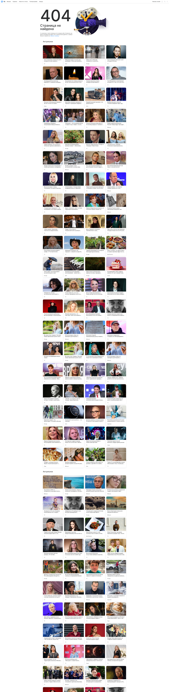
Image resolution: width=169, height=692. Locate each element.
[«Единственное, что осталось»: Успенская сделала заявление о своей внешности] (53, 140)
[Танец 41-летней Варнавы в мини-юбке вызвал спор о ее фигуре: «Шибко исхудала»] (116, 458)
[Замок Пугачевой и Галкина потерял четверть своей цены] (53, 394)
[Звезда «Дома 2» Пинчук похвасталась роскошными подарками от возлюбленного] (95, 585)
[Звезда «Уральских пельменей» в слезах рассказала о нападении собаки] (53, 161)
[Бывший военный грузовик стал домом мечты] (95, 98)
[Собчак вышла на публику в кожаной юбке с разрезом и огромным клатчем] (95, 542)
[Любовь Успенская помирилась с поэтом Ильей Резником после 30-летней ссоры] (95, 521)
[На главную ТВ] (4, 1)
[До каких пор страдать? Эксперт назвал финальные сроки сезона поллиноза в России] (53, 331)
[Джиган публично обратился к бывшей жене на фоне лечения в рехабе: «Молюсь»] (74, 521)
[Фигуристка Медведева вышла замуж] (53, 352)
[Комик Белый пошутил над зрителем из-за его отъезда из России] (53, 585)
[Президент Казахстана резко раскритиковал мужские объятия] (95, 612)
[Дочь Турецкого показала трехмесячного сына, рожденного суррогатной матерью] (95, 225)
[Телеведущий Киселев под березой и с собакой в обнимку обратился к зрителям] (53, 76)
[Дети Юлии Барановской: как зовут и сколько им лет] (116, 161)
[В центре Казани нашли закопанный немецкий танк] (116, 203)
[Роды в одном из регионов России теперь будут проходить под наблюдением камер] (116, 119)
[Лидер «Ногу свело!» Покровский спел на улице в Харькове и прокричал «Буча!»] (74, 225)
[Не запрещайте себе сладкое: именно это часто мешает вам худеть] (116, 267)
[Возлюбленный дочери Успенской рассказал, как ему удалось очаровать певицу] (95, 479)
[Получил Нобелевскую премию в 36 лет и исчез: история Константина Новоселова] (53, 98)
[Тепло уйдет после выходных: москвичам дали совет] (53, 267)
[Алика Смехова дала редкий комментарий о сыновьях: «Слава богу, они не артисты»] (95, 500)
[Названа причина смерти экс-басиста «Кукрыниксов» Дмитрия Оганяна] (116, 309)
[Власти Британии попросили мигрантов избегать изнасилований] (116, 633)
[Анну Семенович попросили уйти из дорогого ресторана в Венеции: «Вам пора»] (53, 55)
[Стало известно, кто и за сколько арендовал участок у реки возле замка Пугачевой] (74, 288)
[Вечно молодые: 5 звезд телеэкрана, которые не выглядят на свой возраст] (53, 182)
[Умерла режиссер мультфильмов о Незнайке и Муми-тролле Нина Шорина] (95, 182)
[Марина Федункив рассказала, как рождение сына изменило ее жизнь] (53, 436)
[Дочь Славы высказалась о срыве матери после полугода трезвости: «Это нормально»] (95, 288)
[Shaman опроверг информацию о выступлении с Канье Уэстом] (116, 521)
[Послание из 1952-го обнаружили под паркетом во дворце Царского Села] (53, 612)
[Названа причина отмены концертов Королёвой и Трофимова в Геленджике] (95, 76)
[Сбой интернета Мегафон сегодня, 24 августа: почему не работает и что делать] (116, 500)
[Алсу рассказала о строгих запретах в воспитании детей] (95, 564)
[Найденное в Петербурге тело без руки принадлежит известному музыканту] (74, 633)
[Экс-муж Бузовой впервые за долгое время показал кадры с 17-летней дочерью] (95, 161)
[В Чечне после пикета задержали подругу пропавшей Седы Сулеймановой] (116, 612)
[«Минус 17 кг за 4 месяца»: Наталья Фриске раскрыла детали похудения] (53, 542)
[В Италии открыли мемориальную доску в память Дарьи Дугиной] (95, 331)
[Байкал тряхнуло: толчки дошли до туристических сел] (116, 479)
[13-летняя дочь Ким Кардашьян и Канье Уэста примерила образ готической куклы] (95, 352)
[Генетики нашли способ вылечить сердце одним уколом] (116, 436)
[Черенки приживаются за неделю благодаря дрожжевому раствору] (95, 246)
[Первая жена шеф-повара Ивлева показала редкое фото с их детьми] (53, 655)
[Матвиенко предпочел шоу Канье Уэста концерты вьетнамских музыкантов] (53, 564)
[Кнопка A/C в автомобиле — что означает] (74, 415)
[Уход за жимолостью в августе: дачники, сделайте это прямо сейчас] (95, 458)
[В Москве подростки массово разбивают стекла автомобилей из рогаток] (74, 55)
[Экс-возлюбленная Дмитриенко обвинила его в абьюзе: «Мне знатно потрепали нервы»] (53, 373)
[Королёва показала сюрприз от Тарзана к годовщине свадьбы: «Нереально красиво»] (74, 98)
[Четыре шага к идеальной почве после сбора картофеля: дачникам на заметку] (95, 633)
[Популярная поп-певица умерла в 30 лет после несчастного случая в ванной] (74, 76)
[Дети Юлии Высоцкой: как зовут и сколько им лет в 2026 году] (74, 676)
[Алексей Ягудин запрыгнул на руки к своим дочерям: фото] (116, 394)
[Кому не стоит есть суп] (116, 585)
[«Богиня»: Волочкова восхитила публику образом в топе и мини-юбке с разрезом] (53, 479)
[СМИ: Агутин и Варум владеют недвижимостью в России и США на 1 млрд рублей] (116, 676)
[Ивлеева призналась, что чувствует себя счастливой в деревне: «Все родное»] (74, 309)
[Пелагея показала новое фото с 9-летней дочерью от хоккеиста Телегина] (95, 119)
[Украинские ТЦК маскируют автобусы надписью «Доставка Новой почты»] (53, 500)
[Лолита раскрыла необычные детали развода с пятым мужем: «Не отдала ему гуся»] (53, 309)
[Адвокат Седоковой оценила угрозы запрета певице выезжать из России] (74, 373)
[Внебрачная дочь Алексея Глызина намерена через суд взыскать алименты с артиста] (116, 98)
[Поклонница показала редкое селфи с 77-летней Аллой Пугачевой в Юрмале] (53, 246)
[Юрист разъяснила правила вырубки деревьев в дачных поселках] (74, 542)
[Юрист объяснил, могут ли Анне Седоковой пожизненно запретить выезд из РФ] (74, 203)
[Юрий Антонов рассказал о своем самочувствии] (95, 436)
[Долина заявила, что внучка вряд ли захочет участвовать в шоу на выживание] (95, 415)
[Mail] (2, 1)
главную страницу (54, 35)
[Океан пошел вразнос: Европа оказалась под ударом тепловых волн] (74, 612)
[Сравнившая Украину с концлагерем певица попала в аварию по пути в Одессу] (53, 119)
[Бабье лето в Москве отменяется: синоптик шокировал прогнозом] (95, 55)
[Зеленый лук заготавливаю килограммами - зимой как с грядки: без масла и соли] (74, 267)
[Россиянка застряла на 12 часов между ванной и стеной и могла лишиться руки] (116, 415)
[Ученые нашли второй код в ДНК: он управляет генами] (116, 564)
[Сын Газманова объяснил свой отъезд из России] (116, 55)
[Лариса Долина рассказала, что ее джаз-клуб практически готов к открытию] (74, 564)
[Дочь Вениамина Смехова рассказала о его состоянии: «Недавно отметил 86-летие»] (95, 309)
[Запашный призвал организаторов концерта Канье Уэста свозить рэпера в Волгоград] (95, 394)
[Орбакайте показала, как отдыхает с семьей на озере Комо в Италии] (74, 246)
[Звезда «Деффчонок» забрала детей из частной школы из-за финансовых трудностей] (116, 373)
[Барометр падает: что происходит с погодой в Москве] (53, 415)
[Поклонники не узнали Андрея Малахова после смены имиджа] (116, 288)
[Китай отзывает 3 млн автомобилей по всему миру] (74, 161)
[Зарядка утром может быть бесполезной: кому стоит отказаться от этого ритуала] (74, 585)
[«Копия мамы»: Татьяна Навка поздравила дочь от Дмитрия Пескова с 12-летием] (74, 182)
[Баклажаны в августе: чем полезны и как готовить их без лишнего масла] (95, 655)
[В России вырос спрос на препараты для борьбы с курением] (74, 331)
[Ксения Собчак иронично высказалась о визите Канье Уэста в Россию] (53, 521)
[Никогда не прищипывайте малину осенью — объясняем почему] (74, 140)
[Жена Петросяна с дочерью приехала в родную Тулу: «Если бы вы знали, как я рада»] (116, 655)
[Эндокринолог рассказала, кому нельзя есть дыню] (116, 542)
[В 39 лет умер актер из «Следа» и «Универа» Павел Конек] (95, 140)
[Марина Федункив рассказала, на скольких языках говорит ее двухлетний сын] (95, 203)
